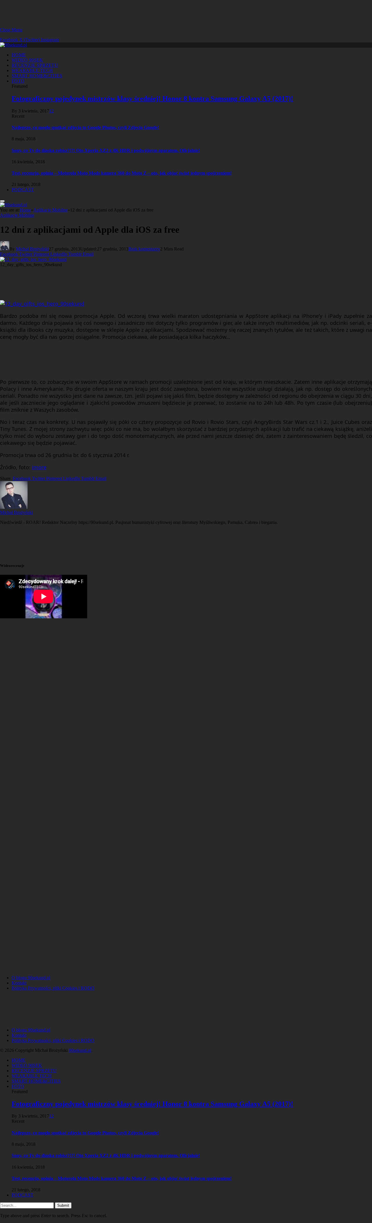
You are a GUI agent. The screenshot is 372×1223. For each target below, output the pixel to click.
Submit (63, 1205)
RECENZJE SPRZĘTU (35, 65)
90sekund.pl (80, 1050)
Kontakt (19, 982)
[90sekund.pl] (13, 44)
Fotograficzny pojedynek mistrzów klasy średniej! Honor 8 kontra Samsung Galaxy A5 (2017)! (152, 98)
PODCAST (23, 189)
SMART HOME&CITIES (37, 75)
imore (39, 467)
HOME (19, 54)
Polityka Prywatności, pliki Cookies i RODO (53, 988)
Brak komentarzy (144, 248)
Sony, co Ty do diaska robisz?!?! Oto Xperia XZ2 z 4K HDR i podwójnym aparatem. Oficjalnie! (106, 150)
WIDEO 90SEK (27, 60)
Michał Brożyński (32, 248)
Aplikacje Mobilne (17, 215)
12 (51, 110)
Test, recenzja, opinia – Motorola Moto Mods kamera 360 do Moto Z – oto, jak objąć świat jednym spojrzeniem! (122, 173)
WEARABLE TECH (32, 70)
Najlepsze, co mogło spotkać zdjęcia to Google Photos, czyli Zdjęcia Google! (85, 127)
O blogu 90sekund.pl (31, 977)
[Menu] (2, 201)
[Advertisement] (106, 13)
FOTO (18, 80)
